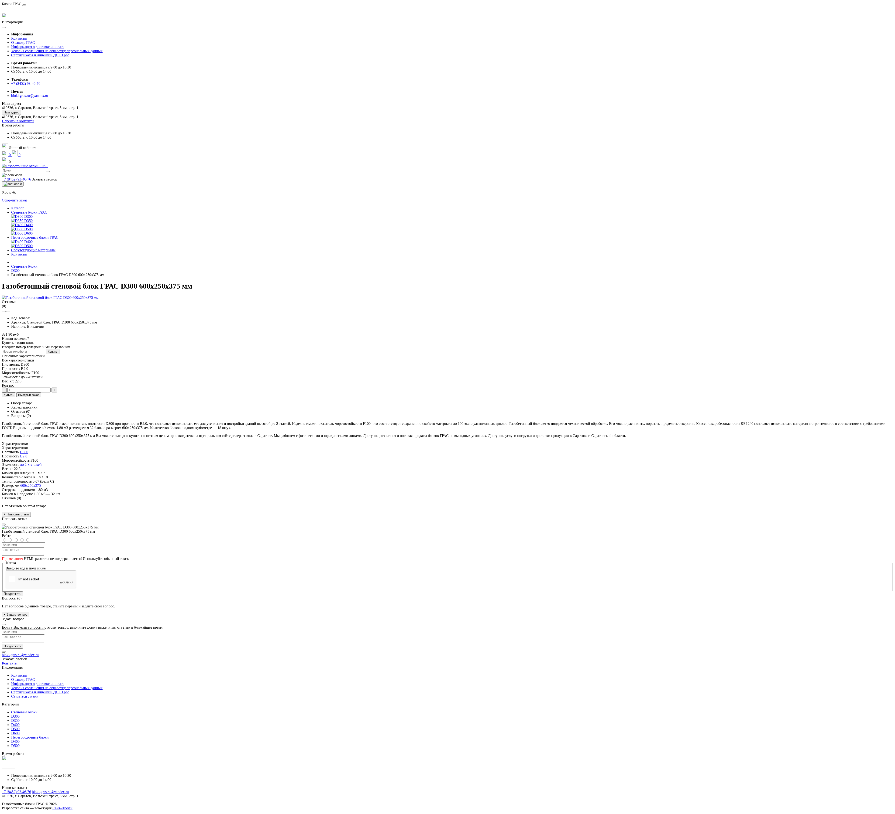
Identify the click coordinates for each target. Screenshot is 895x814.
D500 (15, 729)
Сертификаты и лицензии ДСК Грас (40, 55)
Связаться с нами (24, 696)
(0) (4, 306)
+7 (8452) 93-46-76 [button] (16, 792)
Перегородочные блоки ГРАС (35, 237)
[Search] (48, 171)
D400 (15, 725)
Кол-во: (8, 385)
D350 (15, 720)
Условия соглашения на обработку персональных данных (57, 51)
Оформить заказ (14, 200)
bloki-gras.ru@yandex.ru (29, 96)
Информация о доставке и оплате (37, 47)
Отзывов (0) (20, 411)
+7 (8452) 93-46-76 (25, 83)
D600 (15, 733)
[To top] (4, 652)
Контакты (19, 38)
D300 (15, 270)
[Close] (24, 5)
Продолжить (12, 594)
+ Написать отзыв (16, 514)
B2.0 (23, 456)
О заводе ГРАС (23, 42)
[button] (13, 125)
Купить (53, 351)
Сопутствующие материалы (33, 250)
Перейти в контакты (18, 121)
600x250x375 (30, 485)
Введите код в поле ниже (26, 568)
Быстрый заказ (28, 395)
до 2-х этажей (31, 465)
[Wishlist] (4, 311)
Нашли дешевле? (15, 339)
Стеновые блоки (24, 266)
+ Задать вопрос (15, 614)
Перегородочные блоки (30, 737)
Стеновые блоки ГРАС (29, 212)
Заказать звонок (44, 179)
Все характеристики (18, 360)
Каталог (17, 208)
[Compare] (8, 311)
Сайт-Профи (62, 808)
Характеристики (24, 407)
